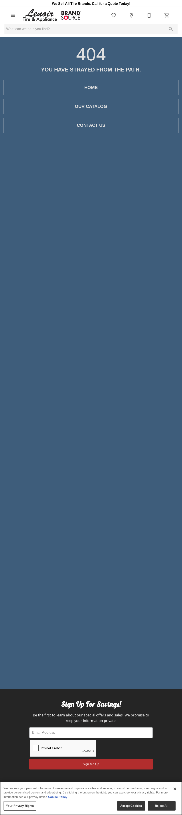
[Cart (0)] (167, 15)
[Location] (131, 15)
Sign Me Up (91, 764)
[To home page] (51, 15)
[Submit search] (171, 29)
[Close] (175, 789)
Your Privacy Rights (20, 805)
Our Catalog (91, 106)
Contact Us (91, 125)
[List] (113, 15)
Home (91, 87)
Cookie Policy (57, 797)
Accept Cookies (131, 805)
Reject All (161, 805)
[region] (91, 798)
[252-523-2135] (149, 15)
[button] (13, 15)
